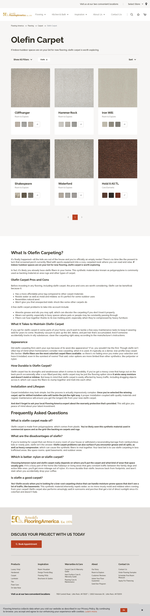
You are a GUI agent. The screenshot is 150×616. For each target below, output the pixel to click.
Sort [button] (131, 59)
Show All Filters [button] (21, 59)
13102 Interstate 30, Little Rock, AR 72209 (106, 594)
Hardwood (15, 572)
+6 (37, 124)
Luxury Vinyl (15, 569)
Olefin (42, 60)
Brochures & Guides (45, 578)
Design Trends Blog (45, 572)
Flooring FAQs (43, 575)
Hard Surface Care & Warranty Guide (72, 576)
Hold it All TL (110, 183)
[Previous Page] (68, 217)
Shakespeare (23, 183)
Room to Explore (98, 572)
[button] (135, 4)
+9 (37, 195)
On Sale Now (16, 588)
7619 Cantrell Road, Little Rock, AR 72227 (71, 594)
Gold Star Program (99, 584)
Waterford (65, 183)
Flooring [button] (39, 14)
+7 (124, 195)
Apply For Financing (125, 581)
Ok (124, 610)
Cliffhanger (22, 112)
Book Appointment (28, 544)
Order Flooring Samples (127, 572)
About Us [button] (97, 14)
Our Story (95, 569)
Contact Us (116, 14)
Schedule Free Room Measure (126, 577)
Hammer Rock (67, 112)
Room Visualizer (44, 569)
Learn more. (91, 611)
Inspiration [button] (79, 14)
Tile (12, 582)
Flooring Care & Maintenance (71, 581)
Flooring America (17, 26)
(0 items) (144, 14)
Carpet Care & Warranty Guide (74, 570)
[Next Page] (82, 217)
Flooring (31, 26)
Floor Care (15, 585)
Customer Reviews (99, 575)
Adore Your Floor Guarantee (98, 580)
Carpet (40, 26)
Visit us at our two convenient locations (99, 4)
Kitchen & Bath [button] (59, 14)
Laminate (14, 578)
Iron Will (107, 112)
